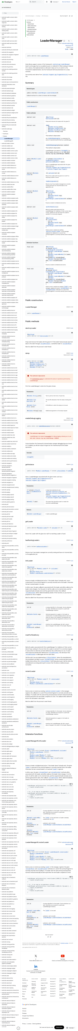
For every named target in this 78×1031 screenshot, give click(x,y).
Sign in (74, 2)
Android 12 (52, 993)
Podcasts (24, 998)
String (56, 127)
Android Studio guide (63, 985)
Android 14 (53, 988)
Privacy (33, 995)
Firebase (24, 1013)
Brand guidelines (37, 1023)
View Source (68, 45)
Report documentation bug (72, 986)
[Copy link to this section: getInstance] (35, 465)
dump (47, 125)
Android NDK (62, 998)
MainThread (50, 117)
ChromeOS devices (43, 988)
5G (32, 997)
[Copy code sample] (72, 784)
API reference (6, 7)
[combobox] (36, 1)
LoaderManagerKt (50, 250)
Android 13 (52, 991)
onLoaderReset (65, 288)
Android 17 (52, 981)
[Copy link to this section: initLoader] (34, 561)
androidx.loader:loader (67, 43)
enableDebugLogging (54, 138)
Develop (38, 16)
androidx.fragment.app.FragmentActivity (55, 74)
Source (24, 991)
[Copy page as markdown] (69, 41)
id (52, 819)
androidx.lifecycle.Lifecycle (55, 491)
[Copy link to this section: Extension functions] (44, 734)
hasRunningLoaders (51, 181)
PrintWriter (57, 130)
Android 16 (53, 984)
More (17, 2)
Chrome (24, 1011)
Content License (64, 943)
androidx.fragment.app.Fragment (57, 169)
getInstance (49, 162)
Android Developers (29, 16)
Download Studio (61, 995)
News (23, 994)
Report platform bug (72, 982)
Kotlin (66, 49)
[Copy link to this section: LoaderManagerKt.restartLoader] (50, 842)
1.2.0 (72, 420)
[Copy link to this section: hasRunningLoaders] (40, 540)
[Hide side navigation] (18, 1028)
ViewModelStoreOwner (52, 160)
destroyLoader (50, 118)
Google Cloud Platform (28, 1015)
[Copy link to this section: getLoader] (34, 522)
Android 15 (52, 986)
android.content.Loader (53, 231)
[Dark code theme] (72, 54)
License (29, 1023)
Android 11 (52, 996)
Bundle (56, 195)
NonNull (51, 127)
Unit (53, 257)
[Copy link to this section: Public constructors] (44, 300)
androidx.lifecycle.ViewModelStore (56, 493)
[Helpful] (69, 16)
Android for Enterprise (25, 986)
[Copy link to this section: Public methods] (40, 321)
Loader (29, 174)
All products (25, 1018)
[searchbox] (10, 13)
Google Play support (71, 990)
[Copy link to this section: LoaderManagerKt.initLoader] (47, 741)
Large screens (44, 983)
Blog (23, 996)
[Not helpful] (72, 16)
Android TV (43, 995)
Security (24, 989)
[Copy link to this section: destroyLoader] (37, 328)
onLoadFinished (50, 289)
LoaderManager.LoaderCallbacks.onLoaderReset (57, 824)
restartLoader (52, 219)
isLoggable (64, 150)
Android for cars (44, 992)
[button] (10, 18)
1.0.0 (72, 47)
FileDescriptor (59, 128)
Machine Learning (34, 984)
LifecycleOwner (57, 158)
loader (28, 767)
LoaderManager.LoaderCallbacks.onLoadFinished (57, 831)
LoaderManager (45, 55)
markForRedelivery (51, 207)
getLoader (51, 173)
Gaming (34, 981)
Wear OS (43, 985)
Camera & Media (34, 991)
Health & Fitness (34, 988)
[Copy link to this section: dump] (31, 353)
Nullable (51, 128)
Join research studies (72, 994)
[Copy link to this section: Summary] (35, 83)
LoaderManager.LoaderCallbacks (47, 92)
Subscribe (59, 1027)
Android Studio (66, 2)
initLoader (51, 192)
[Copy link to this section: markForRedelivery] (40, 635)
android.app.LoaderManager (61, 64)
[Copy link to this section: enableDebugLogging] (42, 418)
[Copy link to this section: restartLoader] (37, 671)
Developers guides (62, 988)
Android (24, 983)
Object (55, 248)
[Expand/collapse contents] (34, 20)
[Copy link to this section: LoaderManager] (38, 307)
